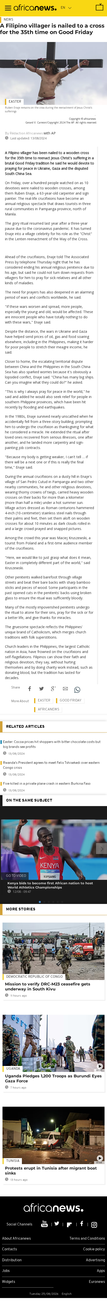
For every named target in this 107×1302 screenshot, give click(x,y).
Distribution (12, 1260)
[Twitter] (57, 1224)
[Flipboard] (70, 1224)
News (8, 20)
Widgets (8, 1282)
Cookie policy (94, 1249)
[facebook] (82, 1224)
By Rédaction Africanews (24, 133)
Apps (101, 1271)
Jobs (6, 1271)
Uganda (13, 1069)
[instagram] (94, 1224)
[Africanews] (35, 8)
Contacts (9, 1249)
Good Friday (71, 700)
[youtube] (45, 1224)
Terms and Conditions (87, 1239)
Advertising (95, 1260)
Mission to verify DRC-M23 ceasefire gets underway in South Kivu (47, 986)
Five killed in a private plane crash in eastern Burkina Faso (47, 784)
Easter (15, 102)
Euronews (97, 1282)
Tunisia (12, 1161)
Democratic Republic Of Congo (34, 977)
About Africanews (16, 1239)
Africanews (48, 709)
